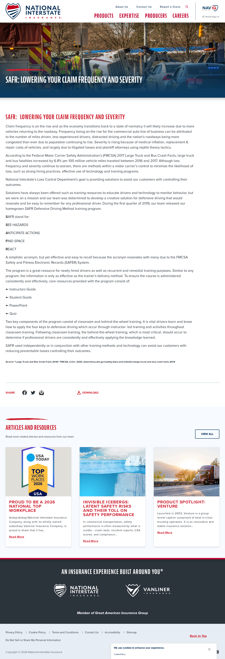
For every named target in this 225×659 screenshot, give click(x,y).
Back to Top (198, 636)
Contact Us (144, 7)
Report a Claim (170, 7)
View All (207, 434)
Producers (156, 16)
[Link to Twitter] (33, 393)
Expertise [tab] (129, 16)
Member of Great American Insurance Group (112, 613)
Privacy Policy (14, 632)
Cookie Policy (37, 632)
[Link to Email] (41, 393)
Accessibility (112, 632)
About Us (121, 7)
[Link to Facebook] (24, 393)
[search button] (187, 7)
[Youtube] (216, 652)
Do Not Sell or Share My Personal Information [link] (33, 640)
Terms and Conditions (65, 632)
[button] (209, 649)
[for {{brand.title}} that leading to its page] (77, 590)
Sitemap (132, 632)
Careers (181, 16)
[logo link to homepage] (34, 11)
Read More (16, 537)
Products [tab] (104, 16)
